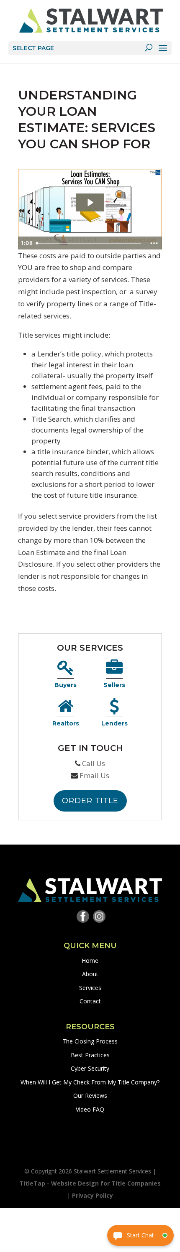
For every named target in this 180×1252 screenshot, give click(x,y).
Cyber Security (90, 1068)
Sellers (114, 685)
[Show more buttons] (154, 243)
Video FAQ (90, 1109)
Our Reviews (90, 1095)
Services (90, 988)
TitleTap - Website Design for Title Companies (90, 1183)
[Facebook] (83, 918)
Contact (90, 1001)
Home (90, 960)
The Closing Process (90, 1041)
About (90, 974)
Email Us (94, 775)
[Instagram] (99, 918)
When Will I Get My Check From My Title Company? (90, 1082)
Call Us (93, 763)
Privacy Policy (92, 1195)
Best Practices (90, 1055)
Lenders (114, 723)
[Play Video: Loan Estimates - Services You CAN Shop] (90, 202)
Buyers (65, 685)
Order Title (90, 800)
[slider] (89, 243)
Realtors (65, 723)
